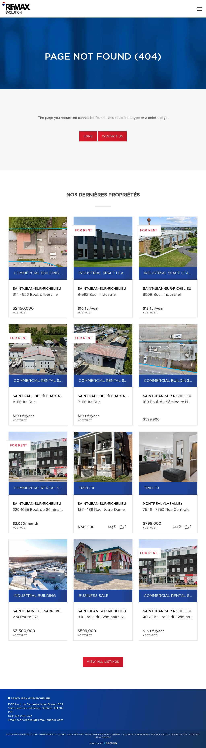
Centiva (110, 743)
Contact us (112, 136)
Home (88, 136)
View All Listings (103, 661)
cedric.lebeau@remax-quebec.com (39, 720)
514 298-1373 (23, 716)
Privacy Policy (160, 735)
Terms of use (179, 735)
